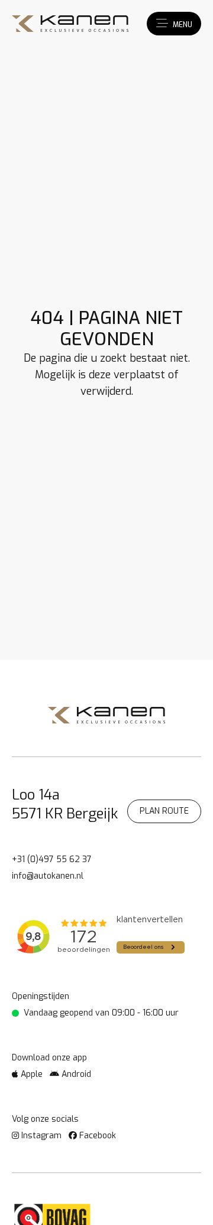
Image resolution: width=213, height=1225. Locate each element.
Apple (30, 1074)
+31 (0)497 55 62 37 (52, 859)
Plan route (164, 811)
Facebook (96, 1135)
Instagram (40, 1135)
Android (75, 1074)
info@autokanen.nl (47, 876)
